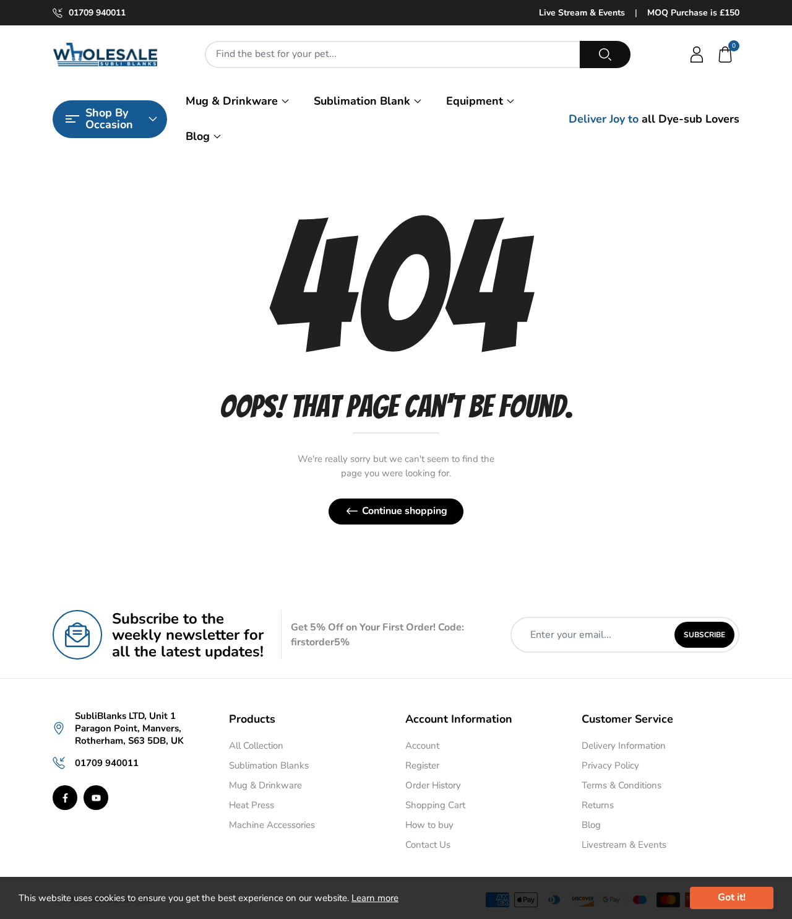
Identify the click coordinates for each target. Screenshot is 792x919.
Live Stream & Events (582, 13)
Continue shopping (404, 511)
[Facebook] (65, 797)
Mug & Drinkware (232, 101)
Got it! (732, 897)
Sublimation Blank (362, 101)
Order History (433, 785)
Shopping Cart (435, 805)
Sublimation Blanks (269, 765)
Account (422, 745)
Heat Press (251, 805)
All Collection (256, 745)
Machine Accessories (272, 825)
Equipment (474, 101)
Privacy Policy (610, 765)
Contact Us (427, 844)
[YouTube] (96, 797)
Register (422, 765)
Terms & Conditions (621, 785)
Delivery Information (624, 745)
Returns (598, 805)
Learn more (374, 898)
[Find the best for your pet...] (605, 54)
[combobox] (392, 54)
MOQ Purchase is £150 (693, 13)
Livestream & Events (624, 844)
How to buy (429, 825)
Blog (198, 136)
